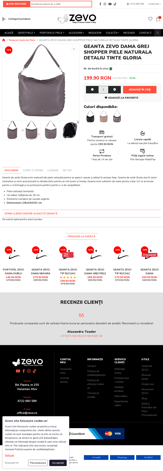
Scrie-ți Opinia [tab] (33, 170)
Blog (144, 415)
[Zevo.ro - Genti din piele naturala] (76, 18)
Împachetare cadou (121, 420)
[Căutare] (158, 33)
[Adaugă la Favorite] (74, 49)
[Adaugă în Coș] (13, 251)
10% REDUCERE (17, 4)
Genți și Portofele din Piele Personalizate (149, 426)
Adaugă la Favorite (122, 98)
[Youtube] (110, 4)
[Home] (3, 40)
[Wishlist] (150, 19)
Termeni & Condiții (93, 412)
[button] (154, 4)
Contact (91, 383)
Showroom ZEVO (148, 408)
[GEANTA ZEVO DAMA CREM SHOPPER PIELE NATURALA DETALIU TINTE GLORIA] (103, 116)
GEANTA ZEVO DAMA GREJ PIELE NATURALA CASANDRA (95, 271)
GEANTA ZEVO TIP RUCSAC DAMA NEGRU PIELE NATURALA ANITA (122, 271)
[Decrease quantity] (92, 90)
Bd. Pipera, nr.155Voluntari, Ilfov (27, 404)
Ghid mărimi (120, 413)
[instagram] (104, 4)
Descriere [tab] (11, 170)
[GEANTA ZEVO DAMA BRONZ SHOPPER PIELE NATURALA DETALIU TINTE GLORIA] (116, 116)
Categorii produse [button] (19, 19)
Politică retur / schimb (121, 397)
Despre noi (148, 401)
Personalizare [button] (38, 463)
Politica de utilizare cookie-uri (96, 401)
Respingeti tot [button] (12, 462)
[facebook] (100, 4)
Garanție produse (119, 406)
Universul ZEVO (147, 385)
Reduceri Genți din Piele (22, 40)
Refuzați (9, 455)
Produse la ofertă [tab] (81, 236)
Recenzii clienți (146, 394)
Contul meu (65, 378)
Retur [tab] (67, 170)
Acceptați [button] (58, 463)
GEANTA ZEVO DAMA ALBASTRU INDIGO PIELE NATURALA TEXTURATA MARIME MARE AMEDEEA (149, 271)
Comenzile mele (66, 388)
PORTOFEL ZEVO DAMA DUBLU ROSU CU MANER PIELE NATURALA (13, 271)
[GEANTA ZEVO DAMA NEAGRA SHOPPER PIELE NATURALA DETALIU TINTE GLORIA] (90, 116)
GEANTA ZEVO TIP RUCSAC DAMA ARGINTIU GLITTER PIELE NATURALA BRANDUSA (67, 271)
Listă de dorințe (64, 397)
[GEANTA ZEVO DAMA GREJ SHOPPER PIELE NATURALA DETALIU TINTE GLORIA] (40, 82)
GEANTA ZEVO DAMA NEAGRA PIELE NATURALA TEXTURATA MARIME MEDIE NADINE (40, 271)
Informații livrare (119, 388)
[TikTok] (116, 4)
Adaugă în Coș (139, 89)
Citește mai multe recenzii (79, 353)
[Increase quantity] (114, 90)
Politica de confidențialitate (96, 390)
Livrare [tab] (53, 170)
